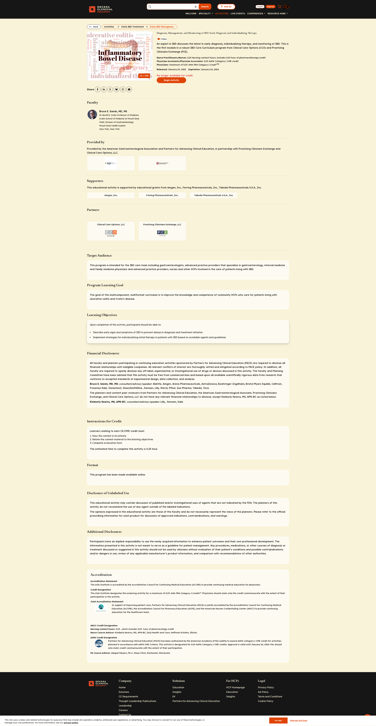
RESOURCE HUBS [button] (277, 13)
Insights (176, 691)
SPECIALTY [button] (205, 13)
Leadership (125, 705)
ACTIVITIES (221, 13)
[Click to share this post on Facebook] (97, 89)
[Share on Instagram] (123, 89)
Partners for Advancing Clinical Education (196, 701)
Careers (123, 710)
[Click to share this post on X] (110, 89)
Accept (278, 720)
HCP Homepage (235, 687)
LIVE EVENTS (238, 13)
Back (95, 26)
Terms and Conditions (270, 696)
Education (178, 687)
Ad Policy (263, 691)
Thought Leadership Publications (137, 701)
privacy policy (71, 723)
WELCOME (191, 13)
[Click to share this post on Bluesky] (116, 89)
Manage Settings (298, 720)
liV (173, 696)
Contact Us (125, 714)
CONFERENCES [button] (255, 13)
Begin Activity (171, 80)
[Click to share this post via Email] (129, 89)
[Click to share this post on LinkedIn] (104, 89)
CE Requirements (128, 696)
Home (122, 687)
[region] (188, 721)
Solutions (124, 691)
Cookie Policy (265, 701)
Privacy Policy (266, 687)
